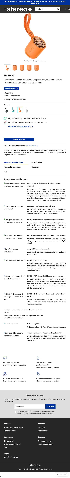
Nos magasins (9, 441)
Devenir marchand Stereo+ (13, 427)
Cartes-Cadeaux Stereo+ (12, 444)
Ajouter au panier (19, 139)
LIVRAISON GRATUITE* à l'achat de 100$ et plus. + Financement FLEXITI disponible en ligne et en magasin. (35, 2)
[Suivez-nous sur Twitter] (5, 457)
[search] (45, 9)
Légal (5, 447)
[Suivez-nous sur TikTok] (17, 457)
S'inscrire (50, 406)
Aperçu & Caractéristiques (13, 162)
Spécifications (37, 162)
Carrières (41, 427)
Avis (5, 171)
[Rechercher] (58, 9)
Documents (36, 167)
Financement (43, 430)
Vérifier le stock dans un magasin (19, 126)
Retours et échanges (45, 444)
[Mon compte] (65, 9)
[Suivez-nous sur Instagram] (8, 457)
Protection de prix (44, 441)
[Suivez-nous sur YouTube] (14, 457)
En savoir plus (31, 146)
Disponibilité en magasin (12, 167)
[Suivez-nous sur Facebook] (10, 457)
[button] (2, 476)
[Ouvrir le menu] (4, 9)
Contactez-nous (10, 430)
